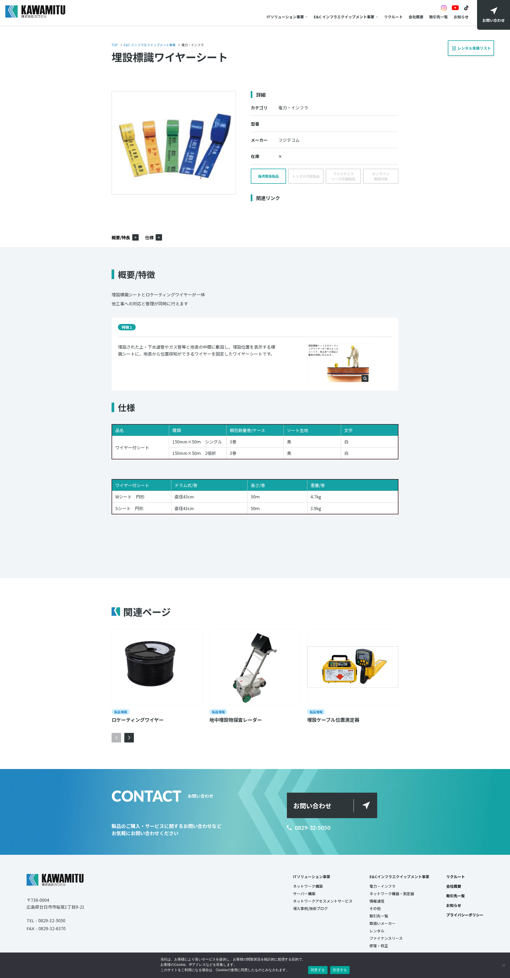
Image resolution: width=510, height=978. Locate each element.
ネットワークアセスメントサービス (322, 901)
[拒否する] (503, 965)
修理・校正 (378, 945)
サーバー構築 (304, 893)
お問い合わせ (312, 805)
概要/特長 (121, 237)
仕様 (149, 237)
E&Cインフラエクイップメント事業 (399, 876)
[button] (129, 737)
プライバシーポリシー (464, 914)
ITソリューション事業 (285, 16)
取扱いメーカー (382, 923)
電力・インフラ (382, 886)
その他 (375, 908)
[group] (157, 676)
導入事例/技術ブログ (310, 908)
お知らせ (461, 16)
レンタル (376, 930)
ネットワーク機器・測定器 (391, 893)
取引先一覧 (438, 16)
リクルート (393, 16)
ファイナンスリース (386, 938)
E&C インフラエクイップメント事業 (344, 16)
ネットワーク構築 (308, 886)
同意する (318, 970)
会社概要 (416, 16)
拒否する (340, 970)
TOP (115, 44)
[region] (255, 474)
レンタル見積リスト (475, 45)
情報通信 (376, 901)
